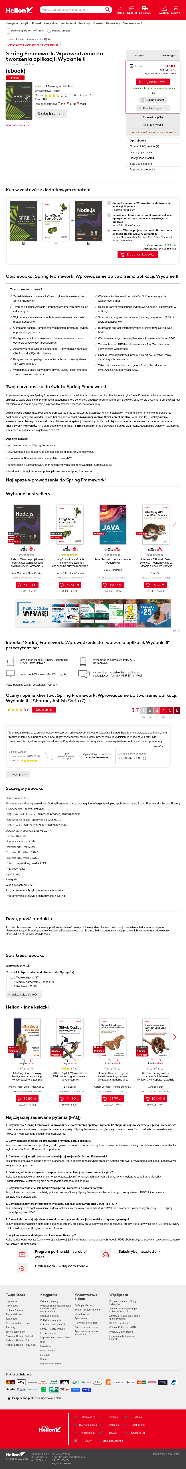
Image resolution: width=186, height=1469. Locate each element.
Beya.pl (113, 1433)
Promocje (84, 23)
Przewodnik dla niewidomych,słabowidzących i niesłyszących (55, 1308)
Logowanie (11, 1301)
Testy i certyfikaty (15, 1331)
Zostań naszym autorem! (88, 1309)
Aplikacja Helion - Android (19, 1336)
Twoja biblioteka (14, 1314)
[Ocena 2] (49, 95)
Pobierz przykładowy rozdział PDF (26, 863)
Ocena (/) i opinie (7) (144, 146)
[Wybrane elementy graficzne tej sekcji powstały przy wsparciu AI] (179, 630)
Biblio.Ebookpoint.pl (113, 1441)
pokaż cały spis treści (25, 994)
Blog (42, 1342)
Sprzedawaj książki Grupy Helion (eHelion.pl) (123, 1310)
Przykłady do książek (86, 1322)
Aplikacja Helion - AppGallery (21, 1344)
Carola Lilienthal (102, 1087)
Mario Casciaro (139, 237)
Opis (138, 140)
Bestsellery (113, 23)
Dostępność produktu (142, 157)
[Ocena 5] (61, 95)
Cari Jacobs (43, 1087)
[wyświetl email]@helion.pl (72, 1457)
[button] (174, 523)
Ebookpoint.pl (138, 1425)
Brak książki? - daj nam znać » (61, 1266)
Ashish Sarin (65, 86)
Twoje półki (11, 1318)
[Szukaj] (107, 9)
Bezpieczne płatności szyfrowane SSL (37, 1398)
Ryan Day (156, 573)
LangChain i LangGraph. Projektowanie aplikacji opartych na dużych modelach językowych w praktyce (142, 218)
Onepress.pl (88, 1417)
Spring (61, 895)
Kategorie (12, 23)
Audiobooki (68, 23)
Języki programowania (40, 890)
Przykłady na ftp (15, 868)
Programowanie (15, 890)
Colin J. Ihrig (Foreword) (160, 237)
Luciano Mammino (121, 237)
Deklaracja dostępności (52, 1324)
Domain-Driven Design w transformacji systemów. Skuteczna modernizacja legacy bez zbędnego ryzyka (113, 1077)
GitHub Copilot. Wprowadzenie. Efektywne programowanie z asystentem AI (70, 1076)
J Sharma (51, 86)
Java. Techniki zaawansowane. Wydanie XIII (112, 561)
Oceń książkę (82, 1314)
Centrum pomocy (49, 1301)
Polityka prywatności (51, 1320)
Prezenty (10, 1327)
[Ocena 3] (53, 95)
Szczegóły (141, 152)
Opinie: (85, 95)
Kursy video (51, 23)
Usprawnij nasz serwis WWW (55, 1337)
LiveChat (45, 1355)
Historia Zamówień (15, 1310)
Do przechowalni (153, 124)
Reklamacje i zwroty (51, 1363)
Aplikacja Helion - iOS (17, 1340)
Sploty (88, 1441)
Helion (56, 90)
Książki (25, 23)
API (32, 884)
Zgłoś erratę (13, 874)
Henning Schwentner (122, 1087)
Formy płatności (48, 1333)
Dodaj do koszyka (153, 82)
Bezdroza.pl (113, 1425)
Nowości (98, 23)
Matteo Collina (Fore (122, 240)
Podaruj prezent (61, 30)
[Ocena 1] (45, 95)
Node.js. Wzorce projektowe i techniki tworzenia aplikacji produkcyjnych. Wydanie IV (27, 562)
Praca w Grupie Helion (121, 1331)
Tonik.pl (176, 1454)
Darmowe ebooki (133, 23)
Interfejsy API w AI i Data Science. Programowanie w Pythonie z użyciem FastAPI (156, 562)
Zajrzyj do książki (16, 125)
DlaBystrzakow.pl (88, 1425)
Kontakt (44, 1359)
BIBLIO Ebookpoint (119, 1323)
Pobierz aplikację (21, 30)
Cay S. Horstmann (113, 570)
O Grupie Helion (83, 1305)
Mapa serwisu (47, 1350)
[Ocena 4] (57, 95)
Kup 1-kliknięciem (153, 108)
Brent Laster (70, 1087)
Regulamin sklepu (49, 1315)
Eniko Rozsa (30, 1087)
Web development (16, 884)
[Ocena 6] (65, 95)
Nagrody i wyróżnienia (86, 1327)
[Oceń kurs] (19, 709)
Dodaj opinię (44, 709)
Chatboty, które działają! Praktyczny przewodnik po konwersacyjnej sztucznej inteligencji (27, 1077)
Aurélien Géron (155, 1087)
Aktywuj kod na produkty (19, 1323)
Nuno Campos (132, 225)
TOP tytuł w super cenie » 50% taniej (32, 44)
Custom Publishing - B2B (122, 1327)
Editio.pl (138, 1417)
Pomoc (51, 684)
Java (60, 890)
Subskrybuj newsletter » (139, 1251)
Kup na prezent (155, 99)
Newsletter (45, 1346)
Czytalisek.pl (138, 1433)
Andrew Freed (16, 1087)
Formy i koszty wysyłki (52, 1329)
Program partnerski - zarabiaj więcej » (61, 1254)
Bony (41, 30)
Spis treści (141, 163)
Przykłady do (142, 169)
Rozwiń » (158, 746)
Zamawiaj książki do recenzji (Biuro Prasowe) (124, 1317)
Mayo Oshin (118, 225)
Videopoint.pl (88, 1433)
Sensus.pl (113, 1417)
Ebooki (36, 23)
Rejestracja (12, 1305)
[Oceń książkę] (56, 95)
